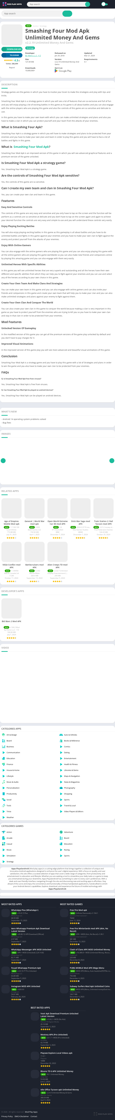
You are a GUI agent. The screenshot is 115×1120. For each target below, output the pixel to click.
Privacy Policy (7, 1116)
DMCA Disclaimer (22, 1116)
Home (35, 26)
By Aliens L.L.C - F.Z (33, 55)
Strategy (43, 26)
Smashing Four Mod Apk (31, 147)
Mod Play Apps (31, 1112)
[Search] (87, 4)
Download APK (14, 49)
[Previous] (3, 461)
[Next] (112, 461)
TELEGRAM (14, 55)
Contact (34, 1116)
